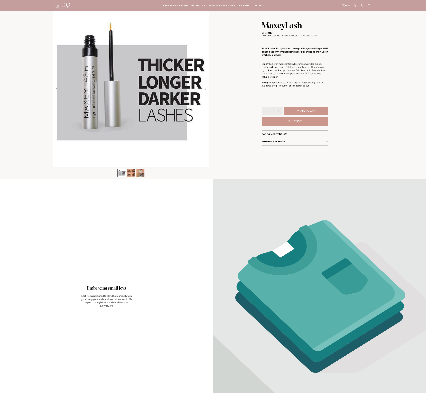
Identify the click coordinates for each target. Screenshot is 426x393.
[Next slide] (206, 89)
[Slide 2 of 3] (131, 173)
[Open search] (354, 5)
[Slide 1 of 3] (122, 173)
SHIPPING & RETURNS (274, 141)
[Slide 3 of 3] (140, 173)
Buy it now (295, 121)
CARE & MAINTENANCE (274, 134)
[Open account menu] (361, 5)
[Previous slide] (56, 89)
